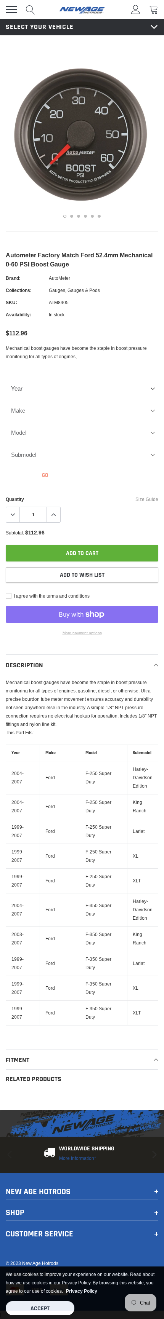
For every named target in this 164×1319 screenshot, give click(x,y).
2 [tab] (71, 216)
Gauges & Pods (84, 290)
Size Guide (146, 499)
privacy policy (81, 1291)
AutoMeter (59, 278)
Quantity (15, 499)
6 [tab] (99, 216)
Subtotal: (15, 533)
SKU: (11, 302)
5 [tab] (92, 216)
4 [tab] (85, 216)
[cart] (153, 9)
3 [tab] (78, 216)
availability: (18, 314)
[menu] (11, 9)
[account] (135, 9)
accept (40, 1309)
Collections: (19, 290)
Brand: (13, 278)
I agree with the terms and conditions (51, 596)
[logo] (82, 9)
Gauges (57, 290)
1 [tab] (64, 216)
